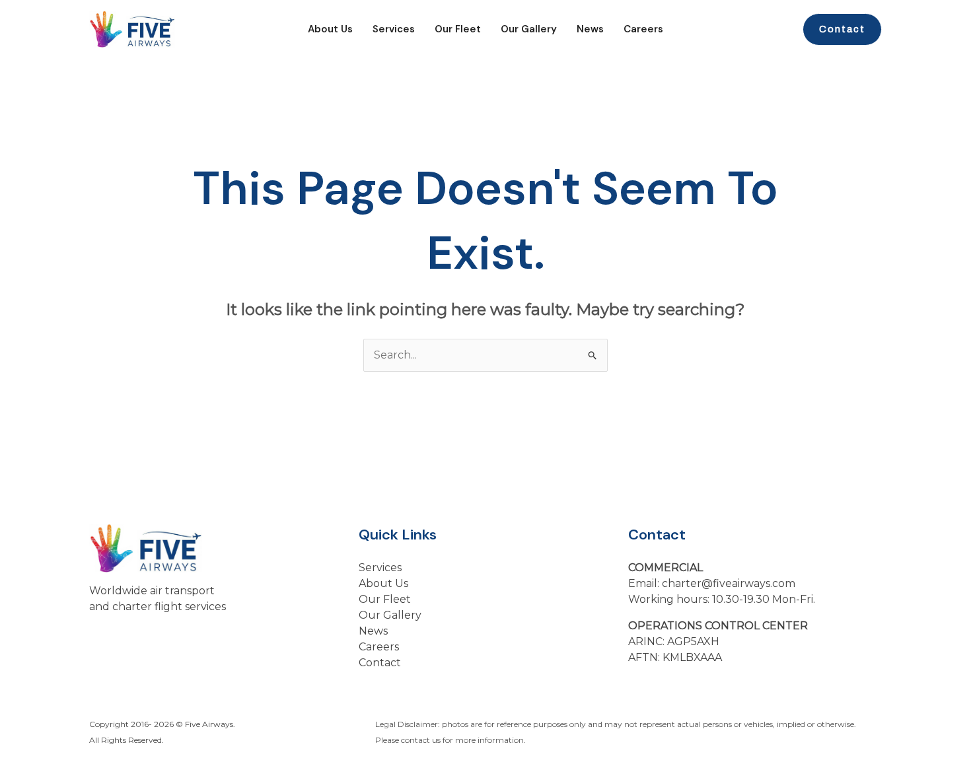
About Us (330, 29)
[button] (842, 29)
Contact (380, 662)
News (590, 29)
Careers (643, 29)
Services (394, 29)
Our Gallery (529, 29)
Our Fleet (458, 29)
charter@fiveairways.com (728, 583)
